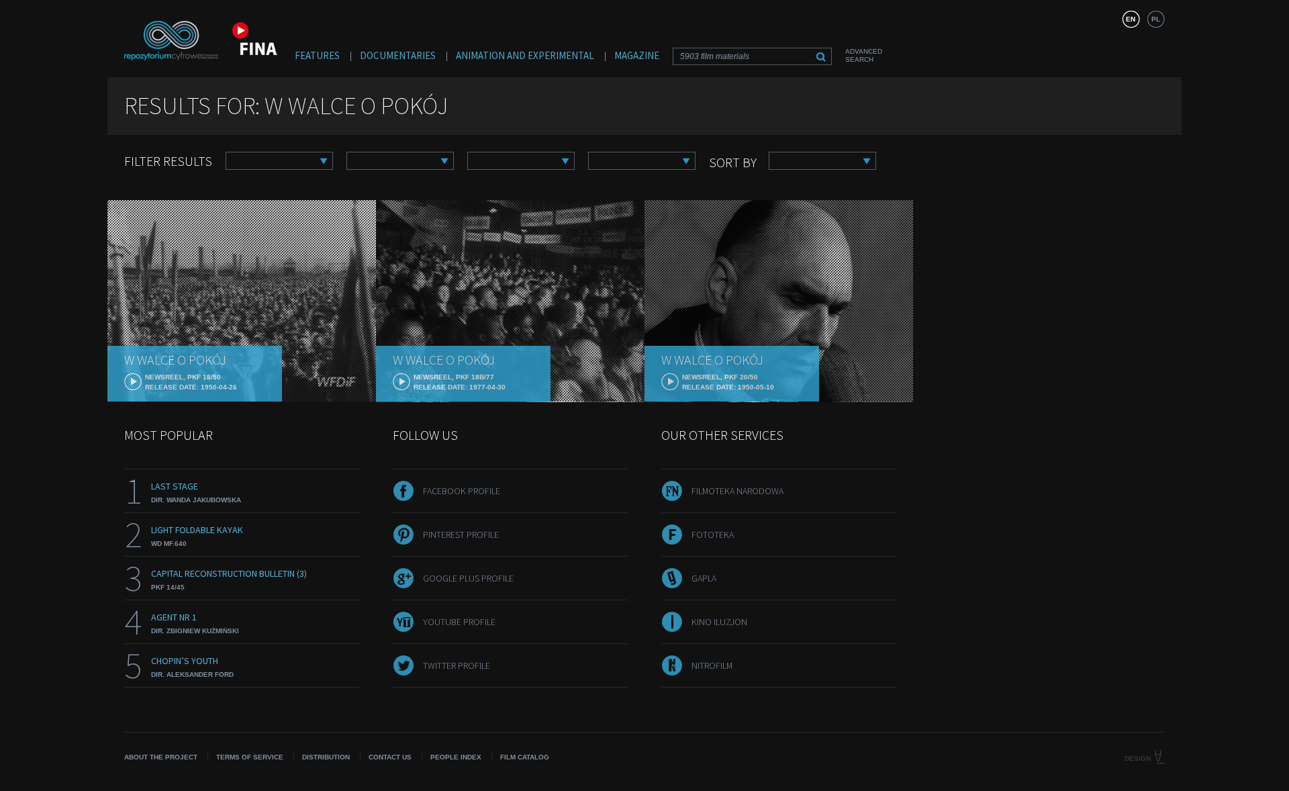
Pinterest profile (461, 534)
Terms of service (249, 757)
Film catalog (524, 757)
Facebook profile (461, 491)
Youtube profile (459, 622)
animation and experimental (525, 55)
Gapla (703, 578)
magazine (636, 55)
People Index (455, 757)
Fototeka (712, 534)
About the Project (160, 757)
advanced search (863, 55)
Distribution (326, 757)
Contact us (390, 757)
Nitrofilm (711, 665)
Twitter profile (456, 665)
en (1130, 19)
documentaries (398, 55)
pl (1155, 19)
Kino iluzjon (719, 622)
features (317, 55)
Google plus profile (468, 578)
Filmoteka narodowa (737, 491)
